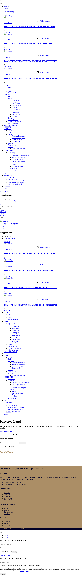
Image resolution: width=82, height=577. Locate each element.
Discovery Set (16, 141)
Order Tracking (9, 12)
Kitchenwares (12, 172)
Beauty (10, 130)
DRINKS (7, 95)
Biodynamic (16, 102)
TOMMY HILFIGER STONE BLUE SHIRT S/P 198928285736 (30, 78)
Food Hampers (12, 179)
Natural (14, 107)
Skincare (11, 147)
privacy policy (24, 571)
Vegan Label (16, 114)
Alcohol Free (16, 100)
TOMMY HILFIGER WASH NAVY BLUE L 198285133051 (29, 44)
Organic (14, 111)
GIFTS (6, 174)
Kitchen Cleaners (17, 159)
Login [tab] (6, 535)
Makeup (10, 143)
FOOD (6, 86)
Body (10, 132)
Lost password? (5, 555)
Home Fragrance (13, 168)
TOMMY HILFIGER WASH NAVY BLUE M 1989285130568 (29, 27)
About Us (7, 493)
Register (3, 574)
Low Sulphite (16, 105)
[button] (0, 204)
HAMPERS (8, 175)
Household (11, 154)
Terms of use (8, 498)
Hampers (11, 177)
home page (3, 431)
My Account (8, 10)
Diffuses (14, 170)
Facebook (7, 521)
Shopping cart (8, 512)
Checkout (7, 514)
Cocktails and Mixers (14, 121)
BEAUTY (7, 129)
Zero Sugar (15, 116)
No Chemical (16, 109)
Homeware (11, 152)
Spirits (10, 118)
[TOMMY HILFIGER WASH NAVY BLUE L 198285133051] (8, 34)
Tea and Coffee (13, 93)
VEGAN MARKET (10, 125)
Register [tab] (6, 537)
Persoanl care (12, 145)
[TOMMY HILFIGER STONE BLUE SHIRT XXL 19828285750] (8, 51)
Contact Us (7, 496)
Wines (10, 98)
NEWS (6, 188)
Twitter (6, 523)
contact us (10, 431)
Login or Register (9, 8)
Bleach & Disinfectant (19, 157)
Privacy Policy (8, 500)
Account (6, 508)
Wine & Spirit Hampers (15, 184)
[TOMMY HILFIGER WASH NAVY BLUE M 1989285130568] (8, 17)
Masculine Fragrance (18, 138)
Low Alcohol (16, 104)
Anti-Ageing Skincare (19, 148)
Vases (14, 165)
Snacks (10, 91)
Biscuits (10, 89)
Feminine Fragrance (18, 136)
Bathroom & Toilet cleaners (20, 156)
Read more (29, 479)
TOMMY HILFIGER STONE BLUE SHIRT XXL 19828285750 (30, 61)
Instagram (7, 525)
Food (9, 87)
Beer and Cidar (13, 120)
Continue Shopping (10, 201)
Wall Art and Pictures (18, 166)
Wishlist (6, 6)
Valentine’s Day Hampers (16, 183)
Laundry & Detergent (19, 161)
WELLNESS (8, 127)
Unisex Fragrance (17, 139)
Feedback (7, 494)
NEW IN (7, 15)
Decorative (11, 163)
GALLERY (8, 186)
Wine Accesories (13, 123)
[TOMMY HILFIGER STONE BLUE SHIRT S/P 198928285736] (8, 68)
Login (14, 551)
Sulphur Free (16, 113)
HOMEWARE (8, 150)
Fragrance (11, 134)
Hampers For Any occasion (16, 181)
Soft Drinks (11, 96)
